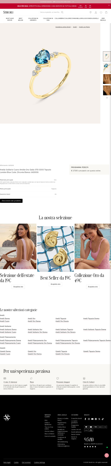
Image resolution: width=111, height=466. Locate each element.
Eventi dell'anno (76, 432)
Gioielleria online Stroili (63, 27)
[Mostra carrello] (106, 12)
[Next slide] (107, 97)
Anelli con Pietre (84, 27)
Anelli (75, 27)
